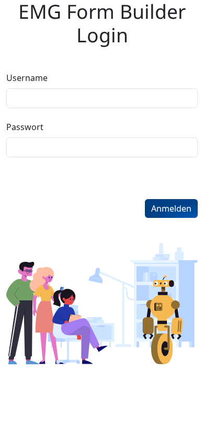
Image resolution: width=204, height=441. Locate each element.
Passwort (24, 127)
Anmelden (171, 208)
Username (27, 78)
